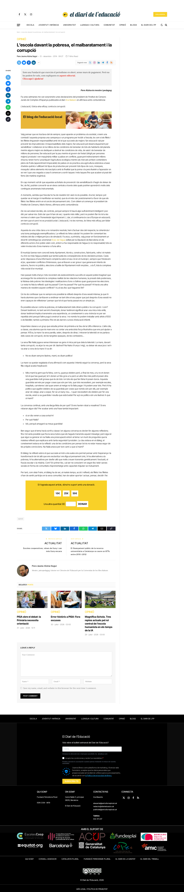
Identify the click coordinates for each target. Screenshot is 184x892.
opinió (20, 519)
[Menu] (18, 25)
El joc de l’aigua (58, 240)
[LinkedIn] (8, 95)
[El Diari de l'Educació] (92, 14)
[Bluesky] (8, 83)
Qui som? (29, 859)
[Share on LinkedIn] (34, 62)
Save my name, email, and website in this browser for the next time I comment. (59, 688)
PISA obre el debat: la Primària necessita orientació (29, 620)
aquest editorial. (67, 75)
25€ (66, 493)
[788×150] (66, 128)
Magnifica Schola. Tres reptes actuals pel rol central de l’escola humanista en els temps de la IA (98, 623)
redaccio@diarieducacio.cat (103, 806)
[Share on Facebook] (29, 62)
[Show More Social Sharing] (38, 62)
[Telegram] (8, 101)
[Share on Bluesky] (24, 62)
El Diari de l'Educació (72, 806)
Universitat (69, 25)
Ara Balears (71, 100)
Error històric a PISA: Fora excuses (65, 618)
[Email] (8, 113)
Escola (30, 25)
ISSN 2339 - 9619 (43, 803)
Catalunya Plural (70, 859)
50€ (75, 493)
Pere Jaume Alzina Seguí (27, 56)
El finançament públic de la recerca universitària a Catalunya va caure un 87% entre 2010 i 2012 (90, 551)
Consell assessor (47, 859)
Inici (18, 32)
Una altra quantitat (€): (54, 504)
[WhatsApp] (8, 107)
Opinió (122, 25)
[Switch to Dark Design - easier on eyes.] (161, 25)
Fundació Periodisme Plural (47, 797)
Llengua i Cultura (89, 25)
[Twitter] (8, 77)
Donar (82, 504)
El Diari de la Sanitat (125, 859)
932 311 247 (97, 819)
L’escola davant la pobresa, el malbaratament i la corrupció (64, 47)
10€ (57, 493)
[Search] (165, 25)
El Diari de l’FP (148, 25)
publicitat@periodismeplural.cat (105, 809)
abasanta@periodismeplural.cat (105, 803)
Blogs (133, 25)
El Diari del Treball (149, 859)
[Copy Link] (8, 119)
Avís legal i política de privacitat (92, 889)
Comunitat (109, 25)
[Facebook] (8, 89)
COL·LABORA (160, 14)
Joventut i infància (49, 25)
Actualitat (53, 543)
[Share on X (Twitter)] (19, 62)
